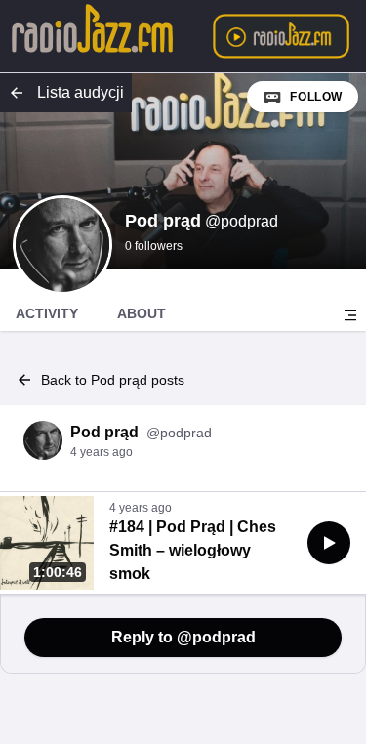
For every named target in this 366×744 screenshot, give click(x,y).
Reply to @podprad (183, 637)
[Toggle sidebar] (350, 315)
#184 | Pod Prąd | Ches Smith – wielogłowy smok (192, 550)
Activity (47, 313)
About (141, 313)
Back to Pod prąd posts (112, 380)
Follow (316, 96)
